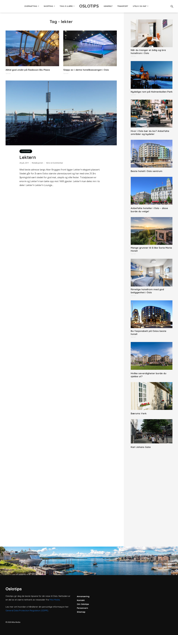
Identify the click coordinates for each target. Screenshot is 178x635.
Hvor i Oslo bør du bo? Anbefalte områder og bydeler (150, 132)
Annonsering (83, 596)
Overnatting (30, 6)
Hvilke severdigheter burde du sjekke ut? (148, 375)
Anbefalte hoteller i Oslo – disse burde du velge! (149, 210)
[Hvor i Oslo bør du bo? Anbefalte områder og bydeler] (151, 113)
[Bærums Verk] (151, 396)
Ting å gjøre (66, 6)
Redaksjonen (37, 163)
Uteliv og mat (139, 6)
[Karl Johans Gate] (151, 431)
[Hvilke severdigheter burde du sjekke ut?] (151, 356)
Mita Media (54, 599)
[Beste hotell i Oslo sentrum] (151, 154)
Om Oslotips (83, 604)
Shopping (48, 6)
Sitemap (81, 612)
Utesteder (26, 151)
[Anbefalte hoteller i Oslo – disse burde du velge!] (151, 191)
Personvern (82, 608)
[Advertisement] (151, 494)
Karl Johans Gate (141, 447)
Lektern (27, 157)
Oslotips (89, 6)
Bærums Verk (138, 413)
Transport (122, 6)
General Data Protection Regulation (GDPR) (27, 610)
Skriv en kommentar (54, 163)
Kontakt (81, 600)
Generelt (108, 6)
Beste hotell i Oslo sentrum (146, 171)
